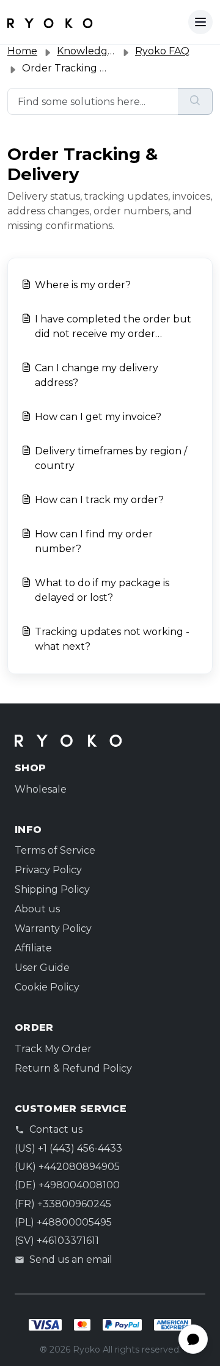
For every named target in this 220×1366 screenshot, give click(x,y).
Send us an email (70, 1259)
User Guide (42, 967)
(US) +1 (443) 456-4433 (68, 1148)
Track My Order (53, 1049)
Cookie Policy (47, 987)
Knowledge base (98, 51)
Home (22, 51)
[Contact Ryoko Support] (50, 22)
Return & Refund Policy (73, 1068)
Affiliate (33, 948)
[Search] (195, 101)
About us (37, 909)
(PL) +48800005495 (63, 1222)
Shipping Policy (52, 889)
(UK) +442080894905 (67, 1166)
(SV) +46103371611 (57, 1240)
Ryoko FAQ (162, 51)
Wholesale (41, 789)
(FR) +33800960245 (63, 1204)
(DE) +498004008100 (67, 1185)
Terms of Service (55, 850)
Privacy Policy (48, 870)
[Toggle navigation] (200, 22)
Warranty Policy (53, 928)
